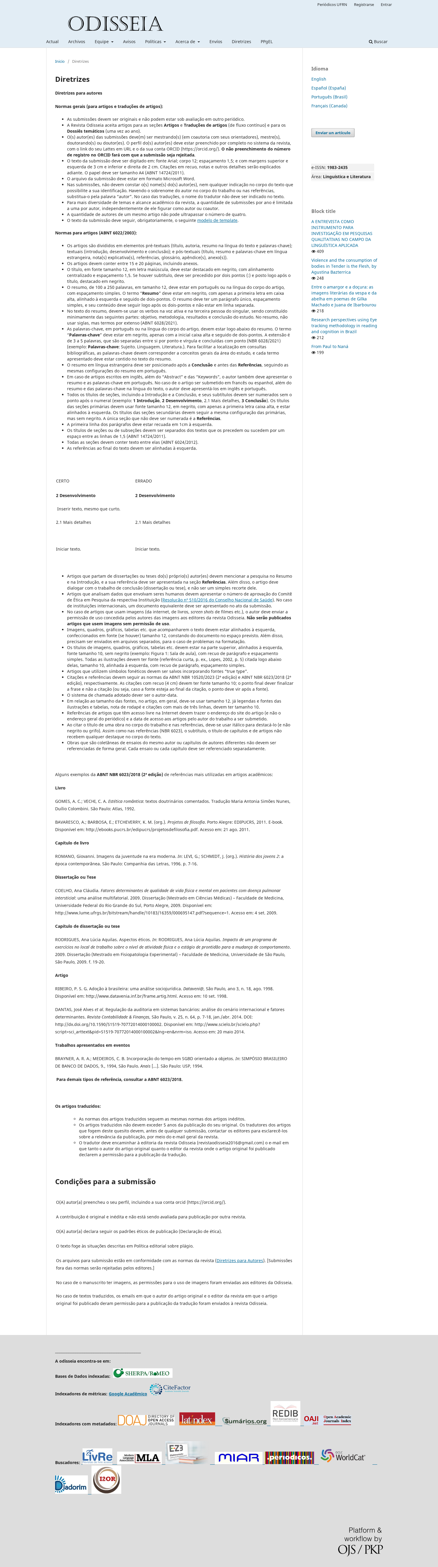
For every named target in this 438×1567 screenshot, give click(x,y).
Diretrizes (241, 41)
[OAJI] (328, 1424)
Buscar (380, 41)
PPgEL (267, 41)
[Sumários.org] (243, 1424)
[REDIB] (287, 1424)
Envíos (215, 41)
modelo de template (217, 220)
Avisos (129, 41)
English (318, 79)
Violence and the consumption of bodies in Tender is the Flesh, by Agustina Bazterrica (344, 266)
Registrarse (364, 4)
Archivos (76, 41)
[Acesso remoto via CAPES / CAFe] (139, 1462)
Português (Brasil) (329, 97)
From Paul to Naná (329, 346)
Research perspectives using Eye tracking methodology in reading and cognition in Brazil (344, 325)
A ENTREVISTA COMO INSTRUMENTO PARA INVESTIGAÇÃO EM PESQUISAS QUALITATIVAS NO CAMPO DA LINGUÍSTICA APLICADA (341, 233)
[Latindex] (197, 1424)
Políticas (154, 41)
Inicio (60, 61)
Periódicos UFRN (332, 4)
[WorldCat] (348, 1462)
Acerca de (185, 41)
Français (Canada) (329, 106)
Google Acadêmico (128, 1394)
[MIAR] (239, 1462)
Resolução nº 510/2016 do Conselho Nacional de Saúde (217, 600)
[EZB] (187, 1462)
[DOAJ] (146, 1424)
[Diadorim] (71, 1492)
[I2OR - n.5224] (106, 1492)
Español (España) (328, 88)
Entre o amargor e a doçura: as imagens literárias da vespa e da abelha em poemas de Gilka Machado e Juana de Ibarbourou (344, 296)
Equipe (102, 41)
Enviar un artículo (333, 132)
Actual (52, 41)
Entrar (386, 4)
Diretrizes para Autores (240, 1260)
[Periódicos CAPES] (289, 1462)
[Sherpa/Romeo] (143, 1376)
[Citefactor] (170, 1394)
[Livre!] (99, 1462)
